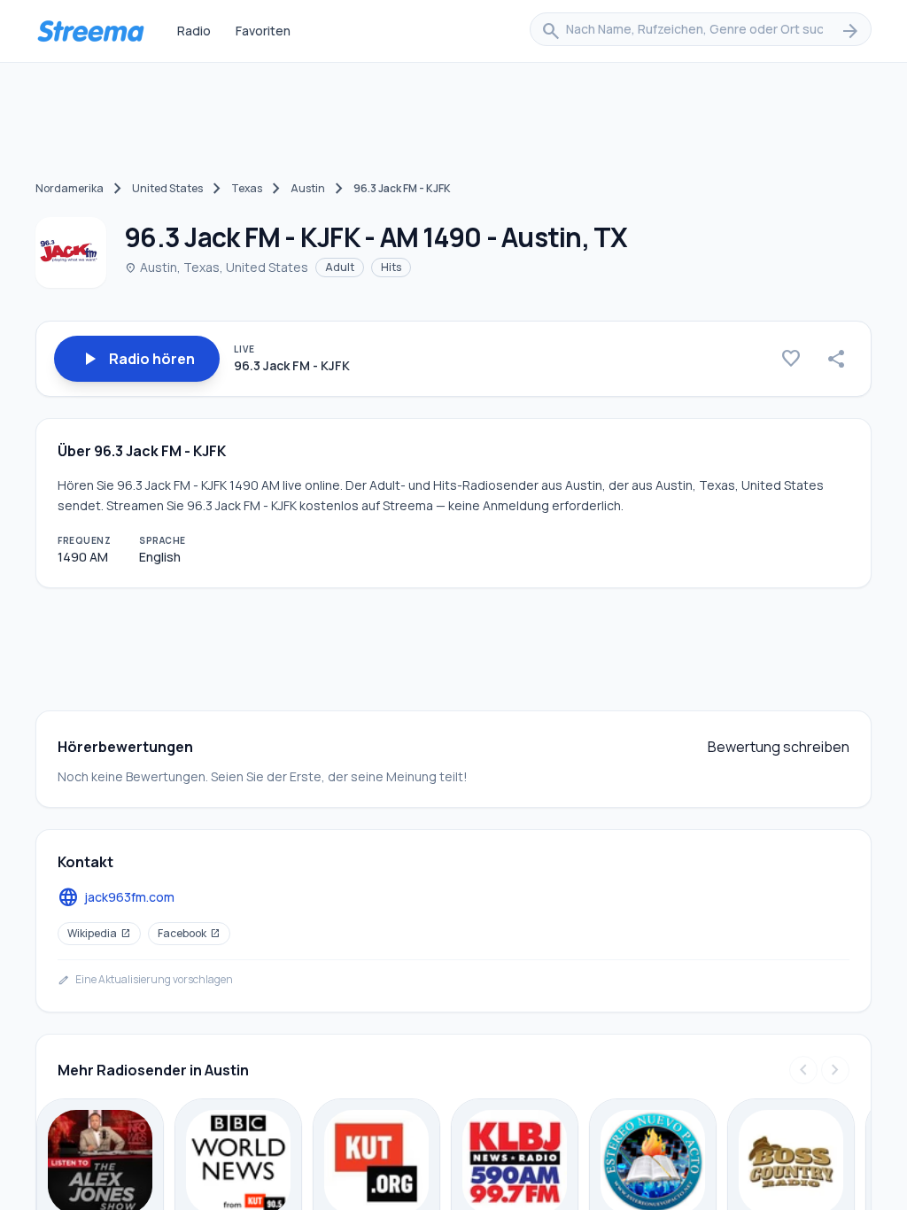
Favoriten (263, 30)
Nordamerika (69, 188)
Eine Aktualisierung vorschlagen (145, 980)
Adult (339, 267)
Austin (308, 188)
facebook (189, 933)
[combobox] (701, 31)
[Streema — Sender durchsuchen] (90, 31)
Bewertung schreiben (778, 746)
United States (167, 188)
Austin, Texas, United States (216, 267)
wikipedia (99, 933)
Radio (194, 30)
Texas (246, 188)
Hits (391, 267)
